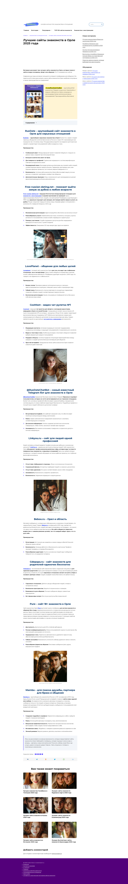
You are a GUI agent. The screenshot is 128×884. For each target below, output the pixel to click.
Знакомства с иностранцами (83, 30)
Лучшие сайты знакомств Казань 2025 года (35, 816)
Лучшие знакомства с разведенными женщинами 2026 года (94, 82)
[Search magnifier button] (102, 24)
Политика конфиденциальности (32, 870)
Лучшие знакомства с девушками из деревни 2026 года (91, 72)
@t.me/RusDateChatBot (54, 88)
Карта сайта (26, 874)
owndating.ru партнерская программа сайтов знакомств (39, 875)
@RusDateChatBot (29, 397)
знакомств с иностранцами (32, 196)
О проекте (26, 867)
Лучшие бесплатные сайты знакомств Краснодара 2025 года (64, 841)
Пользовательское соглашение (32, 872)
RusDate (26, 138)
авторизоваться (57, 853)
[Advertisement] (64, 10)
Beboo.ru (45, 525)
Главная (26, 30)
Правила (25, 869)
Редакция (26, 864)
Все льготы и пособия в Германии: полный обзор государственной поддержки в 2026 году (93, 55)
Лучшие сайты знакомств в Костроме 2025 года (33, 841)
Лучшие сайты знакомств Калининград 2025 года (61, 816)
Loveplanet (26, 270)
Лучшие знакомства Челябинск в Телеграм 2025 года (35, 792)
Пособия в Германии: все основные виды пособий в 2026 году (93, 45)
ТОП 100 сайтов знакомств (63, 30)
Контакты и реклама (29, 866)
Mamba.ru (26, 697)
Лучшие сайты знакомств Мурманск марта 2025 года (61, 792)
